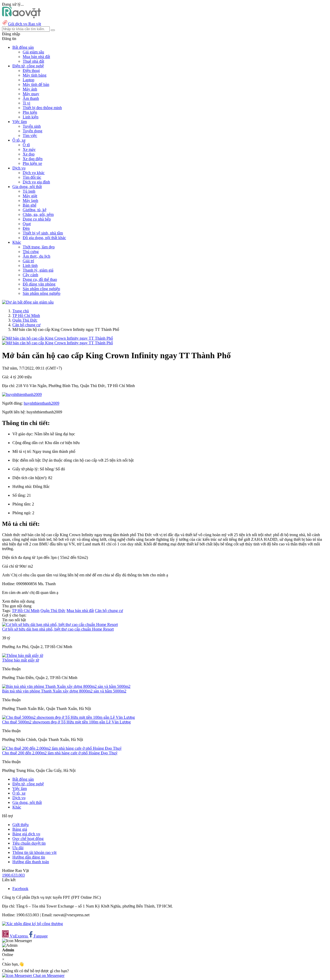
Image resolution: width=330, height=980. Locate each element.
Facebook (20, 888)
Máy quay (31, 94)
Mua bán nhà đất (36, 56)
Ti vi (26, 103)
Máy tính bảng (34, 75)
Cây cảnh (30, 275)
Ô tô (26, 145)
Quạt (27, 224)
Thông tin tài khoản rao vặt (34, 852)
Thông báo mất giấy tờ (20, 660)
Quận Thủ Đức (24, 320)
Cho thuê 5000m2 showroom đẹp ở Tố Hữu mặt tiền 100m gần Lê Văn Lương (66, 722)
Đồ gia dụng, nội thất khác (44, 237)
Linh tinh (30, 265)
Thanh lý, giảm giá (38, 270)
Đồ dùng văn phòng (39, 284)
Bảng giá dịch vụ (26, 834)
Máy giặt (30, 196)
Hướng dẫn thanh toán (30, 862)
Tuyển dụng (32, 131)
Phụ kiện (30, 112)
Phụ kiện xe (32, 163)
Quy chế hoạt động (28, 838)
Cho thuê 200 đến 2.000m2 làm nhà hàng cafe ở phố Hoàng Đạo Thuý (60, 753)
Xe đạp (29, 154)
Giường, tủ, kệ (34, 210)
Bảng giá (19, 829)
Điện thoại (31, 70)
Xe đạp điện (33, 159)
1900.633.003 (13, 875)
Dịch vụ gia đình (36, 182)
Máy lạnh (30, 200)
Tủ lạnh (29, 191)
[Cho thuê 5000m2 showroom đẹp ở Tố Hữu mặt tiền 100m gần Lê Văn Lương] (68, 717)
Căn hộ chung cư (26, 325)
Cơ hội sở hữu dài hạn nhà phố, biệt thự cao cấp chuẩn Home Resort (58, 629)
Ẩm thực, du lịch (36, 256)
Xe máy (29, 149)
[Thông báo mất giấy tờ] (22, 655)
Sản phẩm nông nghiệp (41, 293)
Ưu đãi (17, 848)
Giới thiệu (20, 824)
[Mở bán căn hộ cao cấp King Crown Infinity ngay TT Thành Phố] (57, 338)
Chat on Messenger (48, 975)
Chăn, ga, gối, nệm (38, 214)
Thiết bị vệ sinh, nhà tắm (43, 233)
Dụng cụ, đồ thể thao (40, 279)
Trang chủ (20, 311)
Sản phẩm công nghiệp (41, 289)
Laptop (28, 80)
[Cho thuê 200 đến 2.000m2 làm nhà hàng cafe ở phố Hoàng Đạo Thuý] (62, 748)
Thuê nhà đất (33, 61)
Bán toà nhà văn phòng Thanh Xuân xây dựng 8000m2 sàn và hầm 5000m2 (64, 691)
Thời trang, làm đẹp (39, 247)
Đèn (26, 228)
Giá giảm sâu (33, 52)
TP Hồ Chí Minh (26, 315)
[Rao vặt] (21, 17)
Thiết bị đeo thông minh (42, 107)
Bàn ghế (29, 205)
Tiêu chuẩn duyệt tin (29, 843)
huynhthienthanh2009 (41, 403)
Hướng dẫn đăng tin (28, 857)
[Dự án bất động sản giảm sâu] (28, 302)
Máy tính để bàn (36, 84)
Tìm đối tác (32, 177)
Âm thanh (31, 98)
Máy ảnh (30, 89)
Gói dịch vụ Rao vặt (24, 24)
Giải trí (28, 261)
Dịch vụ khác (34, 172)
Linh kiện (30, 117)
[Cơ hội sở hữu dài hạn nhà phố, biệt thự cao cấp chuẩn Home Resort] (60, 624)
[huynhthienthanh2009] (22, 394)
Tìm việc (30, 135)
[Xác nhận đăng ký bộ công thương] (32, 923)
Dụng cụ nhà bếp (37, 219)
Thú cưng (31, 251)
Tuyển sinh (32, 126)
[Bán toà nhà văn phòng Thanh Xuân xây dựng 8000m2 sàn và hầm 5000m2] (66, 686)
